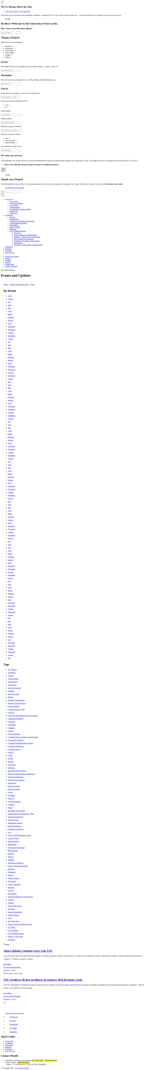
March (10, 314)
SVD (10, 918)
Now (7, 138)
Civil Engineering (14, 734)
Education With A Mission (17, 771)
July (9, 302)
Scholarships (14, 225)
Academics (9, 215)
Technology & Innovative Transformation (28, 245)
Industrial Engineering (15, 817)
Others (7, 57)
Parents (7, 262)
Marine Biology (13, 841)
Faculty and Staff (11, 266)
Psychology (12, 881)
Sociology (11, 909)
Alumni (10, 676)
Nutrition (11, 860)
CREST (11, 752)
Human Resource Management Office (21, 814)
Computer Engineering (16, 746)
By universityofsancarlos (12, 967)
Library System (15, 227)
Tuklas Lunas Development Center (20, 924)
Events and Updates (12, 256)
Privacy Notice (24, 1068)
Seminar (11, 903)
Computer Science (14, 749)
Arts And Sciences (14, 688)
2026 (9, 296)
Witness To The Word (15, 937)
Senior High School (15, 906)
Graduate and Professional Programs (22, 221)
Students (8, 260)
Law (9, 832)
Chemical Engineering (15, 719)
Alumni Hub (9, 264)
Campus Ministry (14, 706)
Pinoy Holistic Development (23, 239)
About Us (17, 233)
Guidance (11, 805)
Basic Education (13, 694)
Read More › (8, 964)
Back (3, 168)
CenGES (11, 712)
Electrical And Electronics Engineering (21, 774)
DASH (10, 759)
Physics (10, 875)
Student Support (13, 915)
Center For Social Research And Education (23, 716)
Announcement (13, 679)
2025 (9, 324)
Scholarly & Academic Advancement (26, 241)
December (11, 327)
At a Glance (14, 201)
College (8, 55)
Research (8, 249)
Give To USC (10, 253)
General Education (14, 801)
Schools (12, 217)
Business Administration (16, 700)
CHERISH (12, 725)
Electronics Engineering (16, 780)
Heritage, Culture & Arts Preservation (27, 237)
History (10, 808)
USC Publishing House (18, 231)
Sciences (11, 900)
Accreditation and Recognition (20, 209)
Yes (6, 105)
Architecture (12, 685)
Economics (12, 765)
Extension (8, 251)
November (11, 330)
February (11, 317)
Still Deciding (10, 143)
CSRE (10, 755)
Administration (15, 207)
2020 (9, 523)
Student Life (14, 211)
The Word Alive (13, 921)
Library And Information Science (19, 835)
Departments (14, 219)
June (9, 305)
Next (3, 171)
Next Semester (10, 140)
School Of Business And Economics (20, 897)
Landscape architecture (16, 829)
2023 (9, 403)
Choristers (11, 728)
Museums (13, 229)
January (10, 320)
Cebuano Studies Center (16, 709)
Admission (9, 247)
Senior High (9, 53)
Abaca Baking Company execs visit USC (28, 950)
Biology (11, 697)
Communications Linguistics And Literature (23, 737)
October (11, 333)
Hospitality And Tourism (16, 811)
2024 (9, 363)
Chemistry (11, 722)
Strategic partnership (15, 912)
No (6, 107)
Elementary (9, 48)
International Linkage (15, 823)
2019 (9, 563)
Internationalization (14, 826)
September (11, 336)
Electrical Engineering (15, 777)
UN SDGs (11, 927)
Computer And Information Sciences (20, 743)
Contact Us (13, 213)
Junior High (9, 51)
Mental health (12, 851)
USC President (13, 930)
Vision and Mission (16, 203)
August (10, 299)
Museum (11, 854)
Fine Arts (11, 798)
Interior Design (13, 820)
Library (7, 258)
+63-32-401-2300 (11, 11)
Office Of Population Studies (18, 866)
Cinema (10, 731)
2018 (9, 600)
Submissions (18, 243)
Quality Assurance (14, 884)
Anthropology (13, 682)
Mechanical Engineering (16, 848)
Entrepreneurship (14, 786)
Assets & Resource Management (25, 235)
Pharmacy (11, 869)
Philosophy (12, 872)
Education (11, 768)
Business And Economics (17, 703)
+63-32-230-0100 (24, 11)
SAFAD (11, 891)
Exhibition (11, 795)
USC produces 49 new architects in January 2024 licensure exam (43, 979)
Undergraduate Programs (18, 223)
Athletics (11, 691)
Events (10, 792)
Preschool (8, 46)
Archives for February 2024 (19, 284)
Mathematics (12, 844)
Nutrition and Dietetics (16, 863)
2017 (9, 640)
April (10, 311)
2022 (9, 443)
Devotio (11, 762)
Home (6, 284)
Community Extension (15, 740)
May (9, 308)
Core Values (14, 205)
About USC (9, 1041)
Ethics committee (14, 789)
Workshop (11, 940)
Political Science (13, 878)
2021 (9, 483)
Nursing (11, 857)
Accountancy (12, 670)
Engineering (12, 783)
